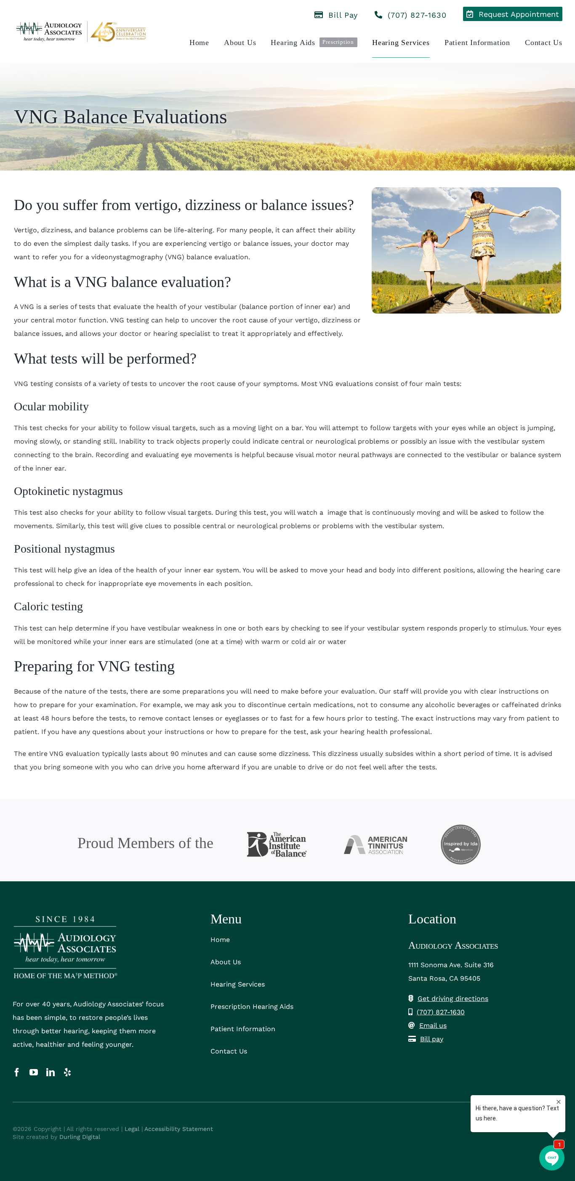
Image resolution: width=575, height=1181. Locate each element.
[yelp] (67, 1072)
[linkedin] (50, 1072)
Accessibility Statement (178, 1128)
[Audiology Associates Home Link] (81, 31)
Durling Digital (79, 1136)
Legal (132, 1128)
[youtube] (33, 1072)
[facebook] (17, 1072)
